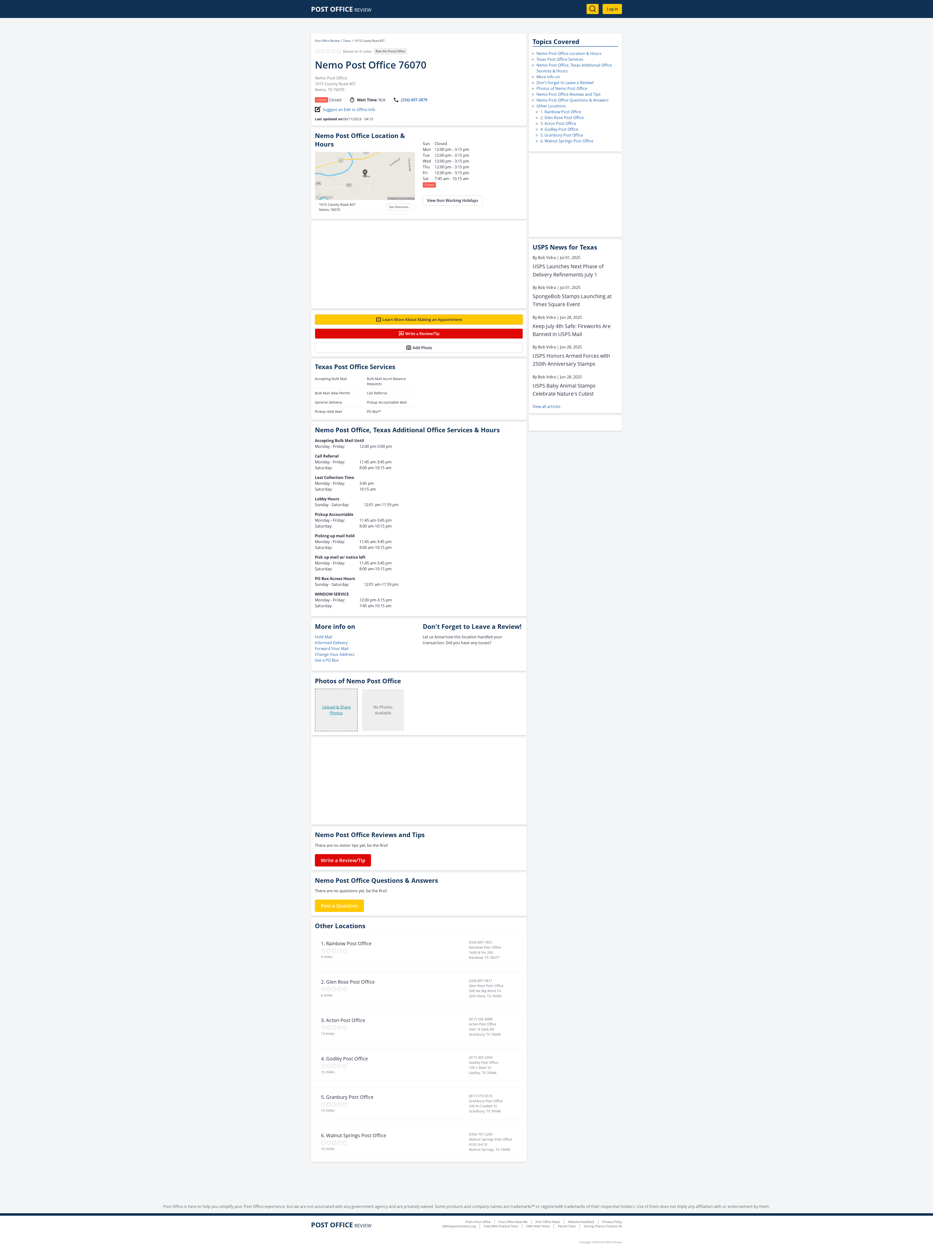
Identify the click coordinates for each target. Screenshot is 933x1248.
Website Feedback (581, 1222)
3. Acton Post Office (558, 123)
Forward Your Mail (331, 648)
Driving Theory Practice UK (603, 1226)
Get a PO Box (327, 660)
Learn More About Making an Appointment (422, 319)
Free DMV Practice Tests (501, 1226)
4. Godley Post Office (559, 129)
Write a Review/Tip (422, 333)
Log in (612, 9)
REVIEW (341, 10)
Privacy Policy (612, 1222)
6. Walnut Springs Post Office (566, 141)
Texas (347, 41)
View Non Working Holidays (452, 200)
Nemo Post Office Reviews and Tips (568, 94)
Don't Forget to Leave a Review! (565, 82)
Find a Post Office (478, 1222)
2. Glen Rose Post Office (562, 117)
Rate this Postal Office (390, 51)
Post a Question (339, 905)
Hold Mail (323, 637)
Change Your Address (334, 654)
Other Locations (551, 106)
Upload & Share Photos (336, 710)
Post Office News (548, 1222)
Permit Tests (567, 1226)
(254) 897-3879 (414, 100)
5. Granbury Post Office (561, 135)
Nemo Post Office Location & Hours (569, 53)
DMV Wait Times (538, 1226)
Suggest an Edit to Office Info (349, 109)
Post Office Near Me (513, 1222)
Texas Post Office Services (559, 59)
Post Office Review (327, 41)
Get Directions (399, 207)
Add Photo (422, 347)
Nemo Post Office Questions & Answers (572, 100)
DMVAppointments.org (459, 1226)
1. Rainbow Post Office (560, 111)
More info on (548, 76)
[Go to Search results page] (593, 9)
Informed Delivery (331, 642)
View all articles (547, 406)
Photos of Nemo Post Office (561, 88)
